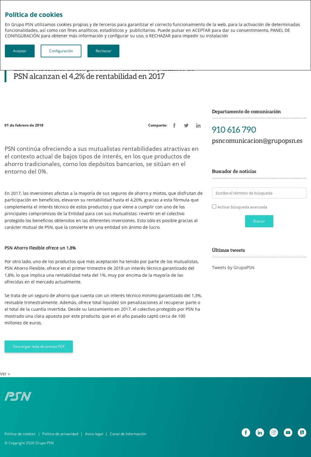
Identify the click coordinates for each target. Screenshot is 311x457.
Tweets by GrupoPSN (233, 267)
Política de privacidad (60, 434)
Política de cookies (20, 434)
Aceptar (19, 50)
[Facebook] (245, 432)
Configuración (61, 50)
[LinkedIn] (259, 432)
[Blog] (302, 432)
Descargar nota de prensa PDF (39, 346)
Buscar (259, 221)
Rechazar (103, 50)
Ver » (5, 374)
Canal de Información (128, 434)
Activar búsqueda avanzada (242, 207)
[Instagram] (273, 432)
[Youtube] (288, 432)
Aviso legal (94, 434)
